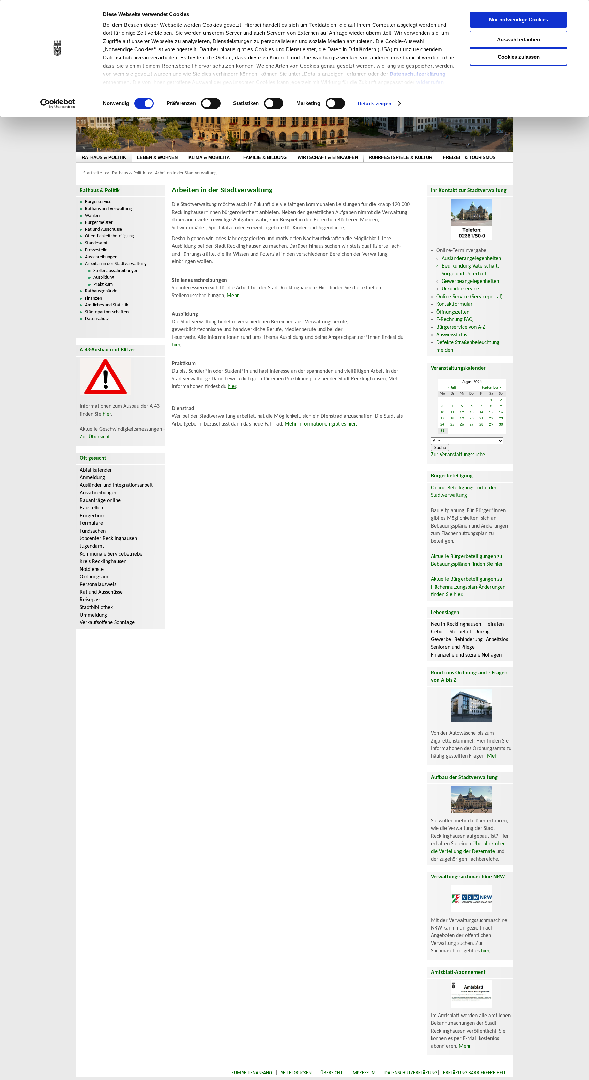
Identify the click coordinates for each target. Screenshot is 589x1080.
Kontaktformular (454, 304)
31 (442, 431)
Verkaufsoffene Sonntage (107, 622)
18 (452, 418)
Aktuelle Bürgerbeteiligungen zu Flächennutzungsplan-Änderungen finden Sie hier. (468, 587)
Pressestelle (96, 250)
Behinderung (468, 640)
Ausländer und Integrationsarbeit (116, 485)
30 (501, 425)
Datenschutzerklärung (418, 74)
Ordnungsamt (95, 577)
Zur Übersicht (95, 437)
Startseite (92, 173)
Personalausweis (98, 584)
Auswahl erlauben (518, 39)
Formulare (91, 523)
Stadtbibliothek (96, 607)
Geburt (438, 632)
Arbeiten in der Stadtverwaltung (186, 173)
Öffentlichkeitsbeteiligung (109, 236)
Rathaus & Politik (128, 173)
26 (462, 425)
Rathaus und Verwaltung (108, 209)
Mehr (233, 296)
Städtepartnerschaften (107, 312)
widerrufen (430, 82)
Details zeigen (374, 103)
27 (472, 425)
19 (462, 418)
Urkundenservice (460, 289)
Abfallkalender (96, 470)
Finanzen (93, 298)
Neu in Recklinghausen (456, 624)
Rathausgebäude (101, 291)
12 (462, 412)
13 (472, 412)
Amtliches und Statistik (106, 305)
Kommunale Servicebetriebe (111, 554)
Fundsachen (93, 531)
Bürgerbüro (92, 516)
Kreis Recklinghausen (103, 561)
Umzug (482, 632)
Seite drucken (296, 1073)
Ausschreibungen (101, 257)
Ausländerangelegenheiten (471, 258)
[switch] (211, 103)
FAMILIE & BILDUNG (265, 157)
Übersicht (331, 1073)
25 (452, 425)
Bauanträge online (100, 500)
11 (452, 412)
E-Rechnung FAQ (454, 319)
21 (481, 418)
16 (501, 412)
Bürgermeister (99, 222)
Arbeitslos (497, 640)
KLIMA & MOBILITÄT (210, 157)
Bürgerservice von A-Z (460, 327)
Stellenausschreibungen (115, 270)
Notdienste (92, 569)
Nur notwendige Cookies (518, 20)
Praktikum (103, 284)
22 (491, 418)
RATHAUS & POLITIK (104, 157)
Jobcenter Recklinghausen (108, 539)
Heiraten (494, 624)
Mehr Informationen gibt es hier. (321, 424)
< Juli (452, 388)
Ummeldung (93, 615)
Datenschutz (97, 318)
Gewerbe (441, 640)
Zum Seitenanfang (251, 1073)
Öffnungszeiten (452, 312)
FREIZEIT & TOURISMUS (469, 157)
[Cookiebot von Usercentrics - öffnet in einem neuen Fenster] (58, 104)
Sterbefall (460, 632)
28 (481, 425)
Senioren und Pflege (453, 647)
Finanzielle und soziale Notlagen (466, 655)
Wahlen (92, 215)
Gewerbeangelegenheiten (470, 281)
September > (491, 388)
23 (501, 418)
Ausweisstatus (451, 335)
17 (442, 418)
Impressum (363, 1073)
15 (491, 412)
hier (107, 414)
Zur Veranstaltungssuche (458, 455)
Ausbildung (103, 277)
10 (442, 412)
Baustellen (91, 508)
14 (481, 412)
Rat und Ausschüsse (103, 229)
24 (442, 425)
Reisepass (90, 600)
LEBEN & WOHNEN (157, 157)
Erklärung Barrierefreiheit (474, 1073)
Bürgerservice (98, 201)
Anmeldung (92, 477)
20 (472, 418)
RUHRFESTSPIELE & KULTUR (400, 157)
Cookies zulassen (519, 57)
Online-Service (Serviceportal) (469, 297)
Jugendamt (92, 546)
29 (491, 425)
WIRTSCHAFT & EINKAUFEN (328, 157)
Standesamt (96, 243)
